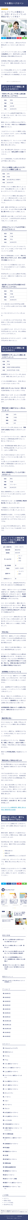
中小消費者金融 (9, 1134)
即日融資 (7, 1147)
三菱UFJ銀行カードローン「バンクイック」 (13, 1129)
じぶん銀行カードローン (11, 1071)
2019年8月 (7, 1036)
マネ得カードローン (14, 3)
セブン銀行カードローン (11, 1085)
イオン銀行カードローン (11, 1063)
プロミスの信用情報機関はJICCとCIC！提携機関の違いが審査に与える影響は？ (15, 959)
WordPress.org (8, 1204)
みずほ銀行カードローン (11, 1112)
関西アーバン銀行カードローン (13, 1182)
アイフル (7, 1056)
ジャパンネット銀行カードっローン (13, 1076)
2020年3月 (7, 1009)
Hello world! (8, 980)
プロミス (7, 1108)
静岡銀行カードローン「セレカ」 (13, 1187)
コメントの (8, 1202)
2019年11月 (8, 1024)
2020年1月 (7, 1017)
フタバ (6, 1100)
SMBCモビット (9, 1052)
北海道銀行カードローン (11, 1143)
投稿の (7, 1200)
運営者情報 (20, 1216)
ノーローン (8, 1096)
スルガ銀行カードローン (11, 1081)
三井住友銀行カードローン (12, 1124)
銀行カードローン (9, 1174)
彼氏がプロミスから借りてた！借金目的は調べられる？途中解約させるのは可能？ (14, 967)
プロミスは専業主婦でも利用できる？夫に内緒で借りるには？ (14, 940)
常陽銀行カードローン (11, 1151)
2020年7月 (7, 993)
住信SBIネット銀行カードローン (13, 1138)
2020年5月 (7, 1001)
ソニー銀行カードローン (11, 1089)
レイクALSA (8, 1120)
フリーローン (8, 1104)
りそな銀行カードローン (11, 1116)
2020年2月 (7, 1013)
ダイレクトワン (4, 9)
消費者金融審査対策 (10, 1167)
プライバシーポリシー (10, 1216)
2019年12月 (8, 1020)
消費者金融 (8, 1163)
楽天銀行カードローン (11, 1159)
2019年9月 (7, 1032)
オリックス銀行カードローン (13, 1067)
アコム (6, 1059)
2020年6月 (7, 997)
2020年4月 (7, 1005)
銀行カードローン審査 (11, 1178)
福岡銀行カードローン (11, 1171)
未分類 (6, 1155)
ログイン (6, 1198)
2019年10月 (8, 1028)
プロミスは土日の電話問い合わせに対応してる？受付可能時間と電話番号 (14, 952)
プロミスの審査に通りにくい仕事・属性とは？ (14, 946)
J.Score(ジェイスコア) (11, 1048)
